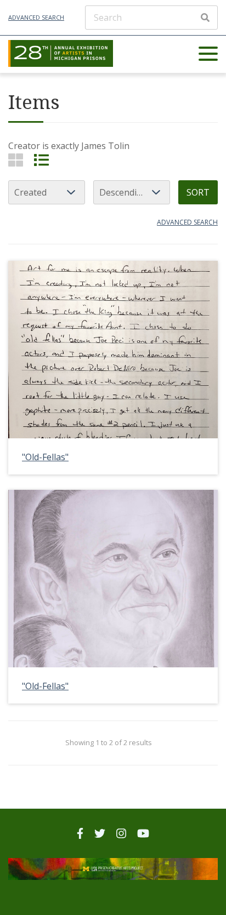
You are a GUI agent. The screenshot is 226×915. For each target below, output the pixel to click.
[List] (41, 159)
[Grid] (15, 159)
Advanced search (187, 222)
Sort (198, 192)
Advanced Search (36, 17)
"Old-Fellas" (45, 457)
